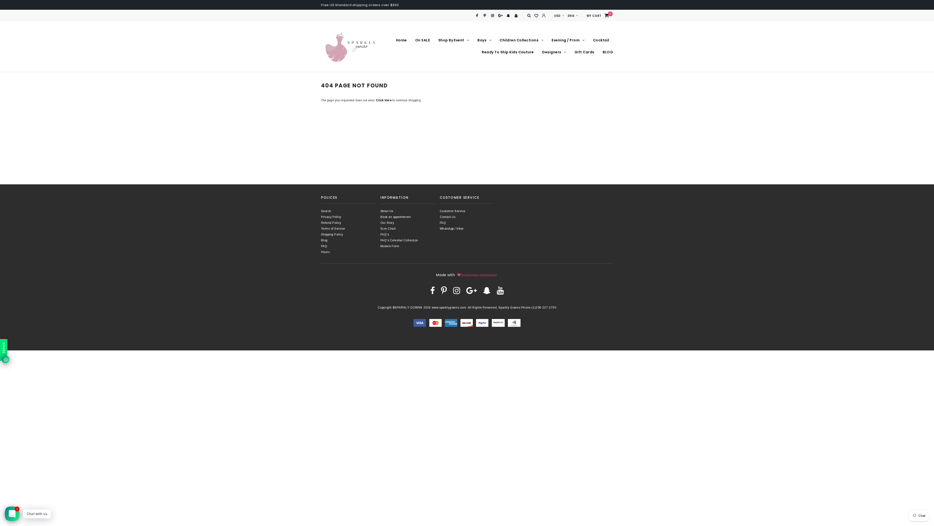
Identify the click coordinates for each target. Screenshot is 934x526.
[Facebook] (476, 15)
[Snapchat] (508, 15)
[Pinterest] (484, 15)
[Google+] (500, 15)
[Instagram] (492, 15)
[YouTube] (516, 15)
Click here (384, 100)
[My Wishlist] (536, 16)
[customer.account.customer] (544, 15)
